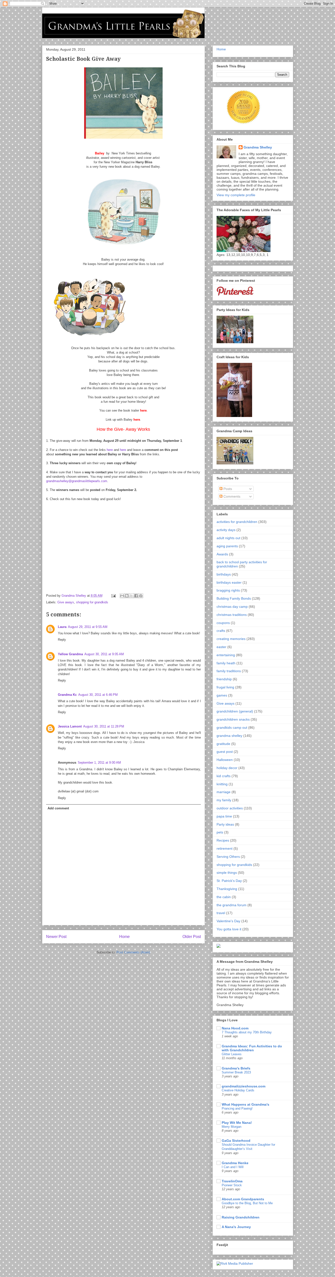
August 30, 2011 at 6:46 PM (98, 695)
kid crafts (224, 776)
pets (220, 832)
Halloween (225, 760)
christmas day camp (232, 607)
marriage (224, 792)
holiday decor (227, 768)
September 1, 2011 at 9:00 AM (99, 762)
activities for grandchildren (237, 522)
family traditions (229, 671)
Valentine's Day (228, 921)
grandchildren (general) (235, 711)
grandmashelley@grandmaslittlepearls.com (76, 481)
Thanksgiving (227, 889)
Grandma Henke (235, 1163)
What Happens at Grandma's (245, 1104)
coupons (223, 623)
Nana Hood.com (235, 1028)
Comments (231, 496)
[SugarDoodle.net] (218, 947)
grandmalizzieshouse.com (243, 1086)
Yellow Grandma (70, 654)
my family (224, 800)
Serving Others (228, 857)
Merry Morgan (231, 1127)
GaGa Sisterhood (236, 1141)
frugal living (225, 687)
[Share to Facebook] (136, 595)
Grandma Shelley (258, 147)
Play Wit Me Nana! (237, 1123)
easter (221, 647)
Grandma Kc (67, 695)
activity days (226, 530)
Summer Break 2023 (236, 1072)
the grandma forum (231, 905)
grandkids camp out (232, 727)
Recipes (223, 840)
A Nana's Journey (236, 1227)
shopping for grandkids (92, 602)
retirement (224, 848)
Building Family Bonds (234, 598)
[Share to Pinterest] (140, 595)
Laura (62, 627)
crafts (221, 631)
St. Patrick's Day (229, 881)
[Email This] (122, 595)
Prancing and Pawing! (237, 1108)
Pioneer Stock (232, 1185)
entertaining (226, 655)
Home (124, 937)
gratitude (223, 744)
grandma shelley (229, 736)
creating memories (231, 639)
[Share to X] (131, 595)
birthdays (224, 574)
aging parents (227, 546)
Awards (222, 554)
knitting (222, 784)
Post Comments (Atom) (133, 952)
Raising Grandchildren (240, 1217)
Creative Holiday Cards (238, 1090)
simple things (227, 873)
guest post (225, 752)
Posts (227, 489)
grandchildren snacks (233, 719)
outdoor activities (230, 808)
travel (221, 913)
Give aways (65, 602)
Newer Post (56, 937)
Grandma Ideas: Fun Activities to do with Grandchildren (252, 1048)
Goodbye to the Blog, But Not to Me (247, 1203)
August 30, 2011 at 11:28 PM (103, 726)
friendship (224, 679)
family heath (226, 663)
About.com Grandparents (243, 1199)
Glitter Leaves (232, 1054)
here (110, 450)
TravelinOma (232, 1181)
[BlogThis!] (126, 595)
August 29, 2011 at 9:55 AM (87, 627)
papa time (224, 816)
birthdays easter (229, 582)
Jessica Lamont (70, 726)
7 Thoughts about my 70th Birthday (247, 1032)
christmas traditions (232, 615)
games (222, 695)
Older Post (191, 937)
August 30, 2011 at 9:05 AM (104, 654)
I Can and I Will (233, 1167)
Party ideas (225, 824)
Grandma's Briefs (236, 1068)
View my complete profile (236, 195)
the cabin (224, 897)
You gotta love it (229, 929)
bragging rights (228, 590)
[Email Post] (113, 595)
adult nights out (228, 538)
